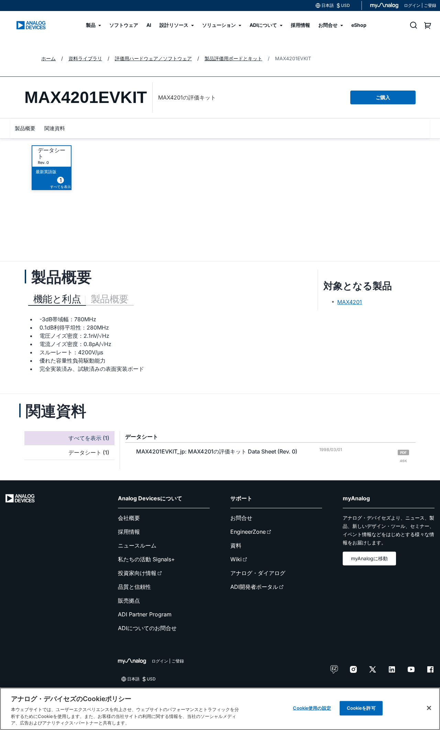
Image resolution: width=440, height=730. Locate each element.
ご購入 (383, 97)
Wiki (236, 559)
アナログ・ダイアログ (257, 573)
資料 (235, 545)
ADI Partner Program (145, 614)
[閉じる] (429, 708)
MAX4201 (349, 302)
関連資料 (54, 128)
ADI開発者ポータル (254, 586)
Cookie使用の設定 (312, 708)
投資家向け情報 (137, 573)
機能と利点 (57, 299)
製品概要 (25, 128)
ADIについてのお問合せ (147, 628)
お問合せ (241, 517)
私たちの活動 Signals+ (146, 559)
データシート (51, 153)
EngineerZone (248, 531)
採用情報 (129, 531)
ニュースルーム (137, 545)
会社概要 (129, 517)
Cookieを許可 (361, 708)
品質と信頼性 (134, 586)
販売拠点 (129, 600)
